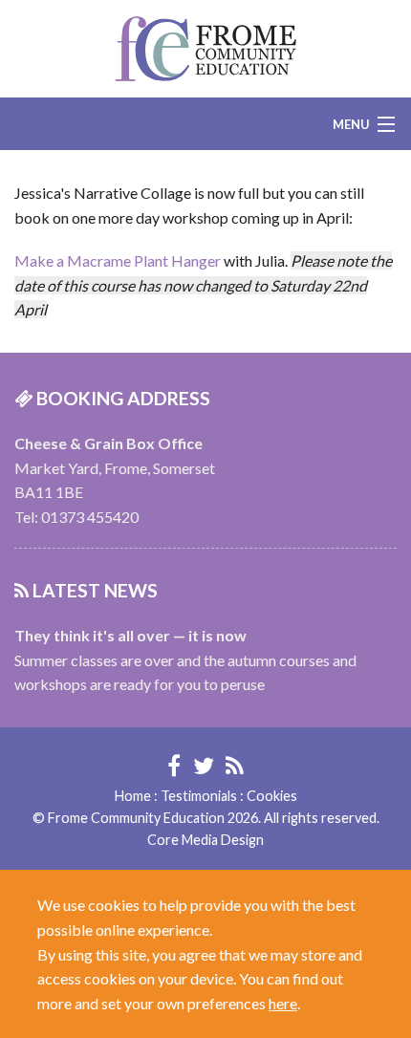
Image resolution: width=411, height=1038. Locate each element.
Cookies (272, 796)
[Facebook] (174, 765)
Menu (351, 124)
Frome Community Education (205, 48)
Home (133, 796)
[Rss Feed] (235, 765)
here (283, 1003)
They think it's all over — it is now (130, 635)
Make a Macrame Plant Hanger (117, 260)
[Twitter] (203, 765)
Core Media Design (205, 840)
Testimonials (199, 796)
